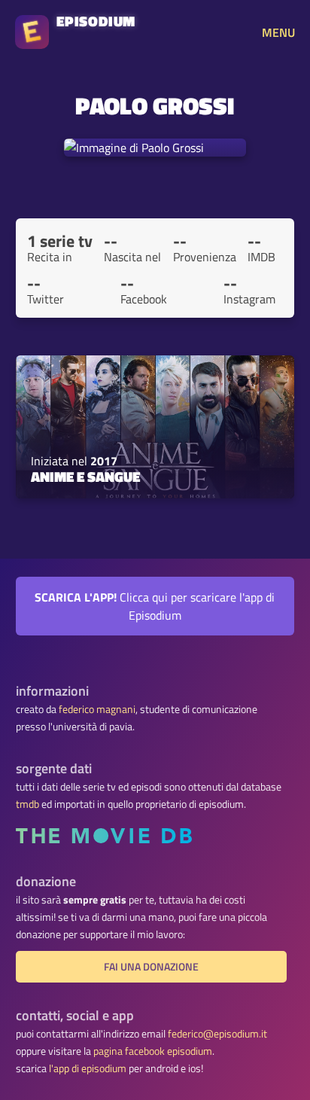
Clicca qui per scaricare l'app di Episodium (155, 606)
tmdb (27, 804)
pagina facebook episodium (152, 1051)
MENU (278, 32)
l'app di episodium (87, 1068)
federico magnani (97, 709)
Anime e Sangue (85, 476)
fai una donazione (151, 966)
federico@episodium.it (217, 1033)
